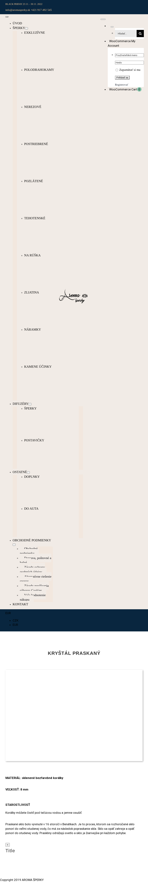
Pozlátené (33, 181)
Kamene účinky (38, 366)
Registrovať (121, 84)
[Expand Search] (112, 26)
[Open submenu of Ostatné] (28, 472)
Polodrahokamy (39, 70)
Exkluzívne (34, 32)
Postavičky (34, 440)
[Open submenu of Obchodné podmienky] (14, 545)
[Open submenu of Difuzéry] (30, 404)
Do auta (31, 508)
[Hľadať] (109, 26)
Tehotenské (34, 218)
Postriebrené (36, 144)
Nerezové (32, 107)
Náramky (32, 329)
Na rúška (32, 255)
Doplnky (32, 476)
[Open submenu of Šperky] (26, 28)
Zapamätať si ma (129, 70)
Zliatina (31, 292)
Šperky (30, 408)
